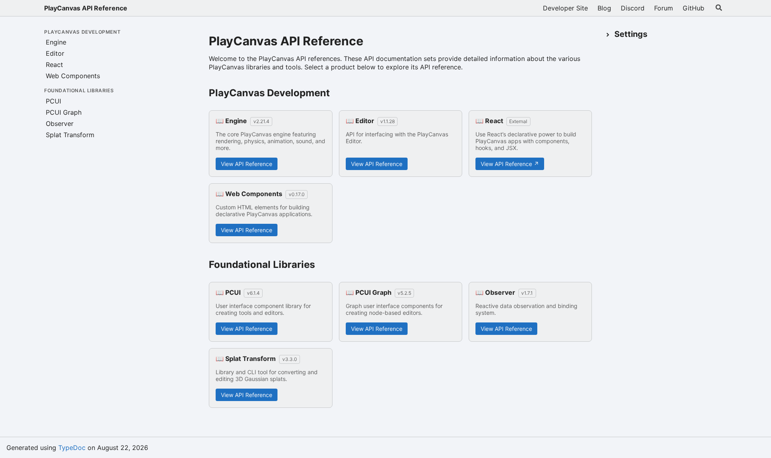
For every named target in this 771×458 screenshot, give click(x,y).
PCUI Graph (64, 112)
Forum (663, 8)
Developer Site (565, 8)
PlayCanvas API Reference (85, 8)
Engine (56, 42)
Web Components (73, 76)
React (54, 65)
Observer (59, 124)
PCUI (53, 101)
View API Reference (246, 163)
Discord (633, 8)
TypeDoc (72, 448)
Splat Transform (70, 135)
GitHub (693, 8)
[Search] (719, 8)
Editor (55, 53)
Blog (604, 8)
